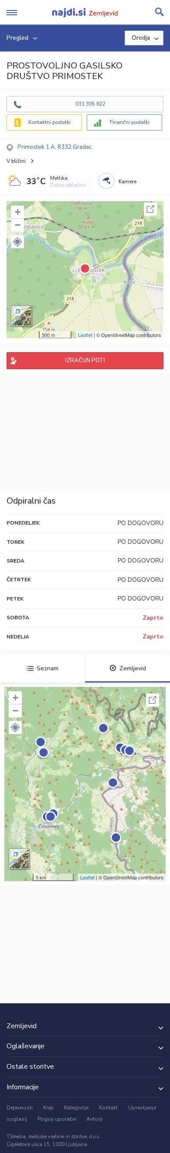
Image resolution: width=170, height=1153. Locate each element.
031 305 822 (90, 103)
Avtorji (94, 1118)
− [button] (17, 225)
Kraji (48, 1107)
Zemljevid (132, 668)
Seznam (47, 668)
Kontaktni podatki (49, 122)
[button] (17, 241)
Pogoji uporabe (56, 1118)
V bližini (16, 161)
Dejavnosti (20, 1107)
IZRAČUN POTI (85, 360)
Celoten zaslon (150, 209)
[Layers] (21, 316)
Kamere (127, 181)
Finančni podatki (130, 122)
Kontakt (108, 1107)
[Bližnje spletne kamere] (106, 181)
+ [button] (17, 211)
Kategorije (76, 1107)
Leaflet (85, 334)
